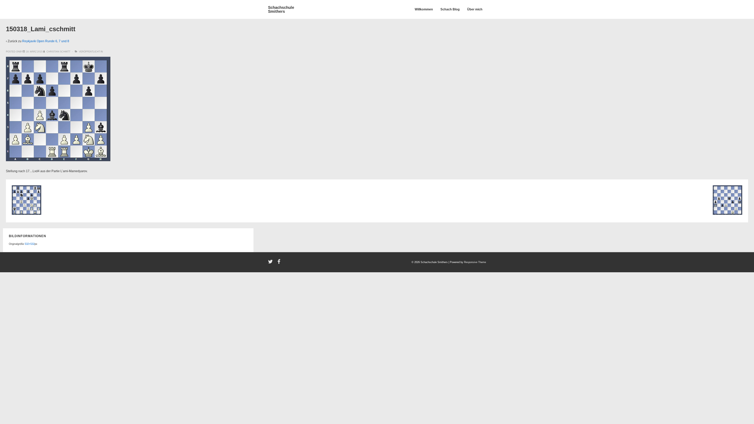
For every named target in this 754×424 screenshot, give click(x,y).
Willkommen (424, 9)
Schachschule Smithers (281, 9)
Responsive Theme (475, 262)
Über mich (474, 9)
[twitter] (271, 262)
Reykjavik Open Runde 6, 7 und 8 (45, 41)
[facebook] (279, 262)
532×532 (30, 243)
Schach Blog (450, 9)
